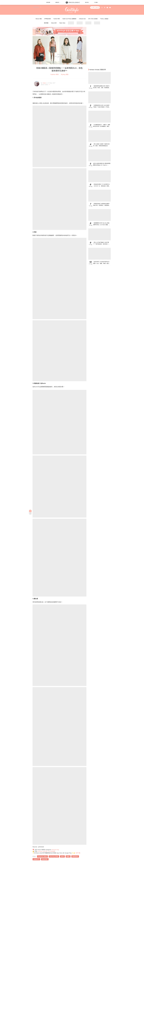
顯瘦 (68, 856)
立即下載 (77, 853)
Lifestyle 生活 (82, 18)
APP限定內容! (47, 18)
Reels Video (62, 23)
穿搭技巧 (36, 859)
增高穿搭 (75, 856)
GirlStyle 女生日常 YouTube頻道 (46, 851)
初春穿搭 (44, 859)
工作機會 (96, 2)
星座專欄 (46, 23)
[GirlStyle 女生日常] (72, 10)
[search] (102, 7)
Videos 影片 (54, 23)
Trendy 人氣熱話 (104, 18)
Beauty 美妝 (39, 18)
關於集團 (48, 2)
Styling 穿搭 (64, 74)
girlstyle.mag (55, 849)
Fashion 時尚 (57, 18)
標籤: (35, 856)
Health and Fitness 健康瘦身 (69, 18)
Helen (44, 83)
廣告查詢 (87, 2)
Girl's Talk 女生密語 (93, 18)
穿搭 (62, 856)
